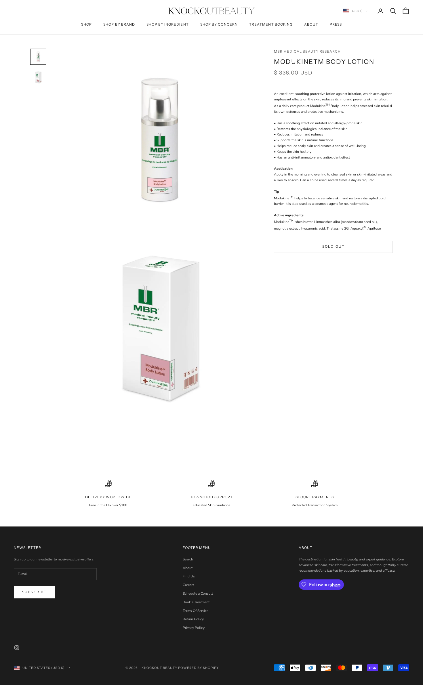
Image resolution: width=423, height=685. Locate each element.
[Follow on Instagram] (17, 647)
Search (188, 559)
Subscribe (34, 592)
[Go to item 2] (38, 77)
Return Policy (193, 619)
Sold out (333, 246)
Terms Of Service (195, 610)
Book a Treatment (196, 602)
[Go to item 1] (38, 57)
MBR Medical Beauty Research (307, 51)
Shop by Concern (219, 24)
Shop (86, 24)
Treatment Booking (271, 24)
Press (336, 24)
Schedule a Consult (198, 593)
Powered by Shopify (198, 668)
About (311, 24)
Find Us (189, 576)
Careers (188, 585)
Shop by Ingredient (167, 24)
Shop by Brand (119, 24)
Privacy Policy (194, 627)
